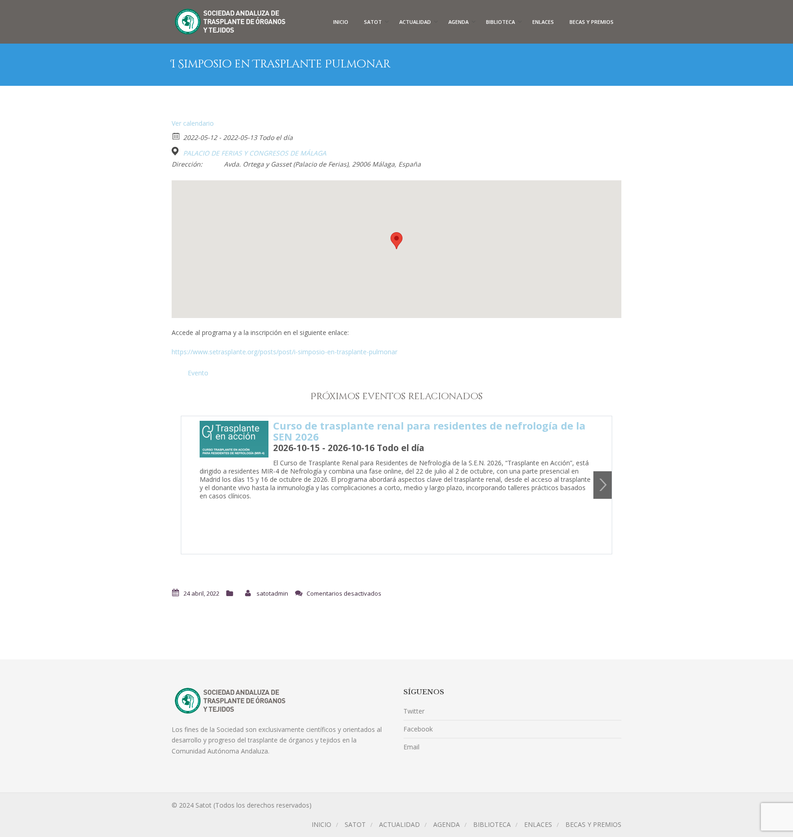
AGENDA (458, 21)
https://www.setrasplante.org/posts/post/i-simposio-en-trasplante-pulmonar (284, 351)
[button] (396, 240)
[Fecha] (176, 135)
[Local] (176, 151)
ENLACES (543, 21)
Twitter (413, 711)
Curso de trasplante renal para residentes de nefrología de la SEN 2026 (429, 430)
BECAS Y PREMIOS (592, 21)
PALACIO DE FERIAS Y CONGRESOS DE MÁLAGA (254, 153)
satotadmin (272, 593)
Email (411, 746)
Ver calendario (193, 123)
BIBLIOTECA (500, 21)
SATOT (373, 21)
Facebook (418, 729)
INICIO (340, 21)
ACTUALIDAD (415, 21)
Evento (198, 372)
